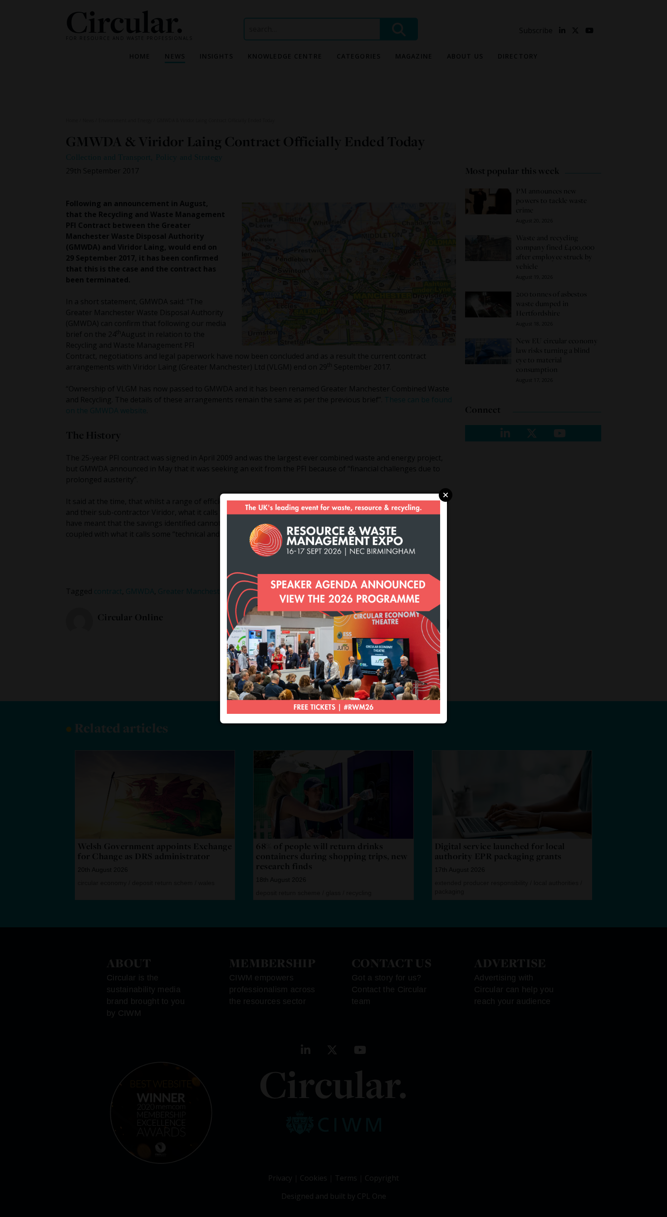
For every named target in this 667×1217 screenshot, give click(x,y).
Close (445, 495)
